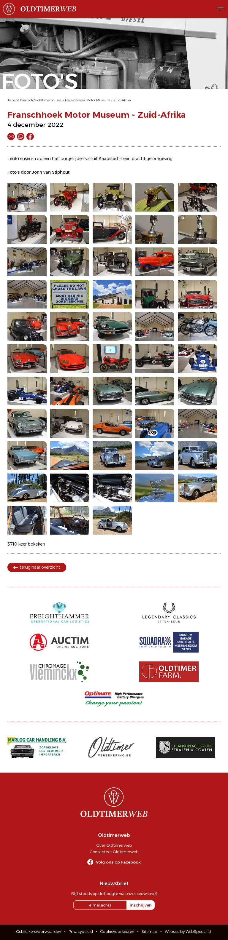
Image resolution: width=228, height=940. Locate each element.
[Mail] (11, 136)
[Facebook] (30, 136)
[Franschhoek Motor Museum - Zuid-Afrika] (27, 197)
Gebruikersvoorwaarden (38, 931)
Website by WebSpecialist (188, 931)
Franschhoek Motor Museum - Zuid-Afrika (98, 100)
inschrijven (141, 905)
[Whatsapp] (20, 136)
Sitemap (149, 931)
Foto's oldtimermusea (44, 100)
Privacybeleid (81, 931)
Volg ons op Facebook (118, 862)
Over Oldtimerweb (114, 845)
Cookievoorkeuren (117, 931)
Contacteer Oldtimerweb (114, 851)
